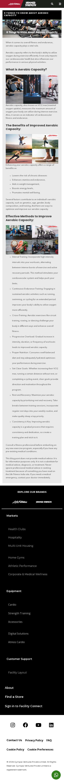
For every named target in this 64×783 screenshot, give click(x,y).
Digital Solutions (18, 633)
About (9, 688)
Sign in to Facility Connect (23, 706)
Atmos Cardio (16, 642)
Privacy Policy (34, 740)
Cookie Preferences (40, 749)
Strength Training (19, 613)
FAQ (49, 740)
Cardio (12, 604)
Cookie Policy (15, 749)
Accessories (15, 622)
